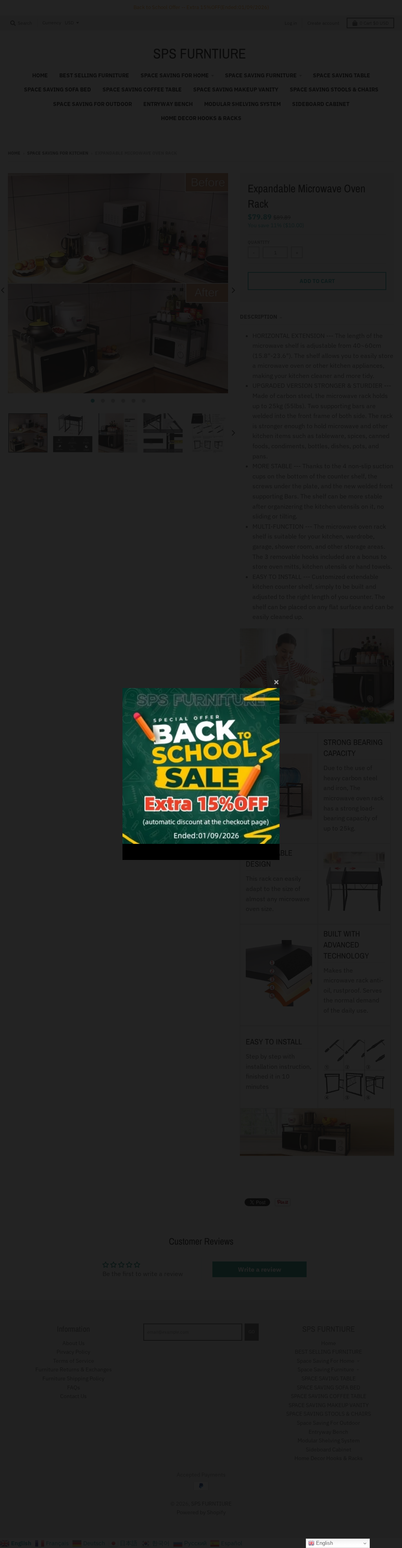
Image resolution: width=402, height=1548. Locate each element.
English (323, 1543)
